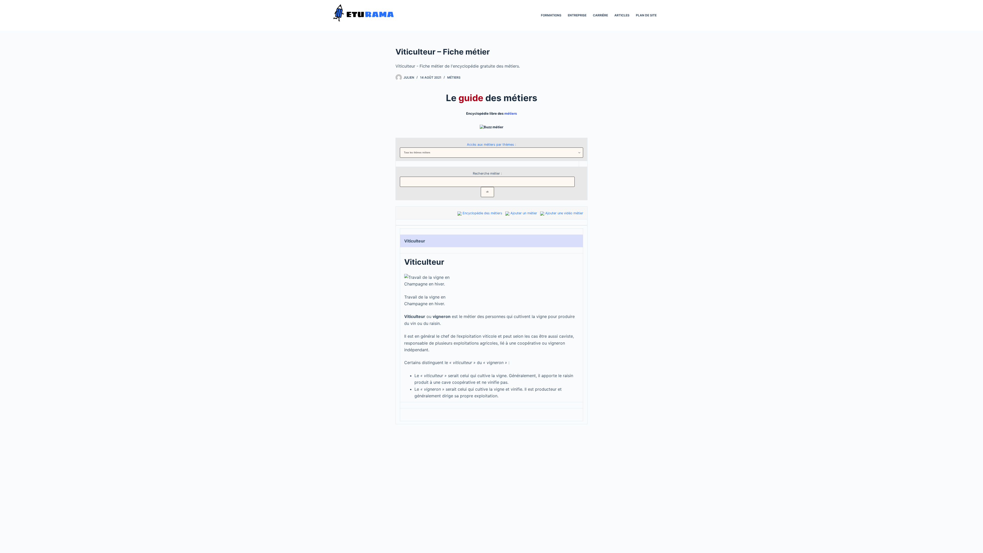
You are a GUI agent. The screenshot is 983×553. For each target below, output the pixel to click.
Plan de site (646, 15)
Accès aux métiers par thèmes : (491, 144)
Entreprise (577, 15)
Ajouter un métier (523, 213)
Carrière (600, 15)
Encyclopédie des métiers (482, 213)
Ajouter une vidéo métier (564, 213)
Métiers (454, 77)
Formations (551, 15)
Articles (621, 15)
